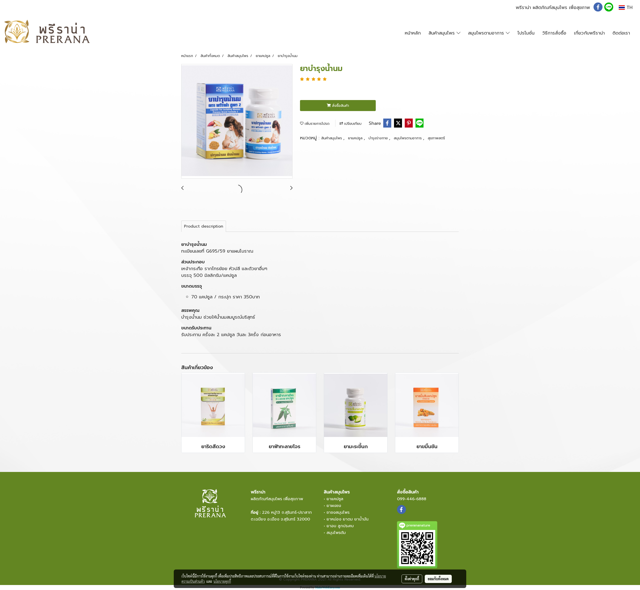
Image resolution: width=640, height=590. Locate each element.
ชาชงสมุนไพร (338, 512)
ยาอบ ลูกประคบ (340, 526)
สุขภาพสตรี (436, 138)
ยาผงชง (335, 506)
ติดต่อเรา (621, 33)
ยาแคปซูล (356, 138)
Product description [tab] (203, 226)
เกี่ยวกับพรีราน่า (589, 33)
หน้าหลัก (413, 33)
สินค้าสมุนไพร (442, 33)
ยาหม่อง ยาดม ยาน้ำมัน (347, 519)
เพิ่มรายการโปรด (317, 123)
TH (628, 7)
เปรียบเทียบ (352, 123)
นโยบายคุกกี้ (222, 581)
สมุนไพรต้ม (336, 533)
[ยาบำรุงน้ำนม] (237, 121)
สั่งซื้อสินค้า (340, 105)
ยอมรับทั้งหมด (438, 578)
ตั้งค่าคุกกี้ (412, 578)
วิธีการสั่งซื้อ (554, 33)
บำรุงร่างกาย (378, 138)
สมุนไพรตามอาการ (487, 33)
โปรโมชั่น (526, 33)
